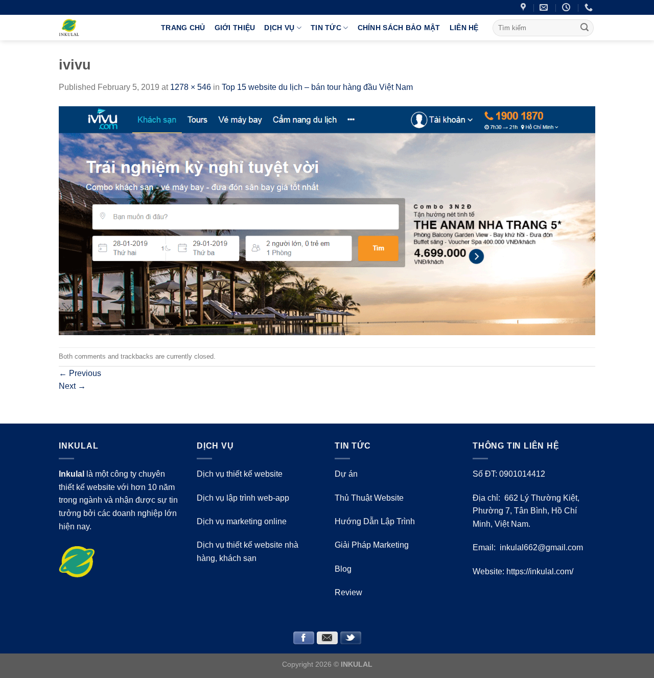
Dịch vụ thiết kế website (240, 474)
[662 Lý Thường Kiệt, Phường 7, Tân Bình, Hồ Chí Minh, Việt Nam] (524, 7)
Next (72, 386)
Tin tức (326, 28)
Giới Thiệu (235, 28)
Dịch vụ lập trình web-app (243, 498)
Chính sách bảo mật (399, 28)
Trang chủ (183, 28)
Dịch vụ (279, 28)
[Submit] (584, 27)
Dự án (346, 474)
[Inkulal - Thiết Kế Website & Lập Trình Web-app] (102, 27)
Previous (80, 373)
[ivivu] (327, 220)
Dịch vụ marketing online (242, 521)
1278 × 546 (190, 87)
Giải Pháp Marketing (372, 545)
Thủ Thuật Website (369, 498)
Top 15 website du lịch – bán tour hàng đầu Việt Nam (317, 87)
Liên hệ (464, 28)
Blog (343, 569)
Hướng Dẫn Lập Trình (375, 521)
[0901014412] (590, 7)
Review (348, 592)
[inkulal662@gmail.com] (545, 7)
